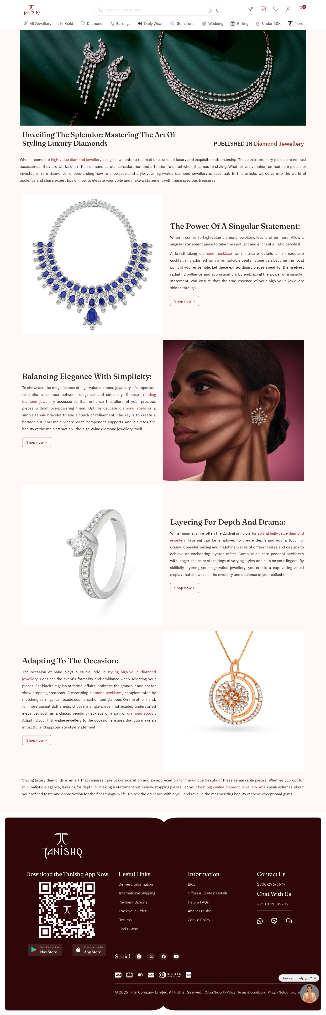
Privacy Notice (278, 992)
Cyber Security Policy (220, 992)
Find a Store (128, 928)
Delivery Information (136, 884)
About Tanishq (199, 911)
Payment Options (133, 901)
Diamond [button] (94, 23)
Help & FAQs (198, 901)
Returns (125, 919)
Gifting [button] (242, 23)
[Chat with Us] (289, 921)
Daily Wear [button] (153, 23)
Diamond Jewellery (279, 143)
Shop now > (184, 301)
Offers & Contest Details (208, 893)
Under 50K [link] (271, 23)
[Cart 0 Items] (301, 8)
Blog (191, 884)
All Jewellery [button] (40, 23)
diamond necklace (216, 253)
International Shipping (137, 893)
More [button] (298, 23)
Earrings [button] (123, 23)
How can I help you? (297, 978)
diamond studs (133, 408)
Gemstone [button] (186, 23)
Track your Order (132, 911)
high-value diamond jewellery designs (84, 159)
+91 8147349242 (273, 904)
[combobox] (155, 10)
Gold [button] (69, 23)
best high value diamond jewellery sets (232, 787)
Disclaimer (298, 992)
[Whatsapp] (260, 921)
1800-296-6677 (271, 884)
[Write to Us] (274, 921)
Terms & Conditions (252, 992)
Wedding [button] (215, 23)
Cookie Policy (199, 919)
